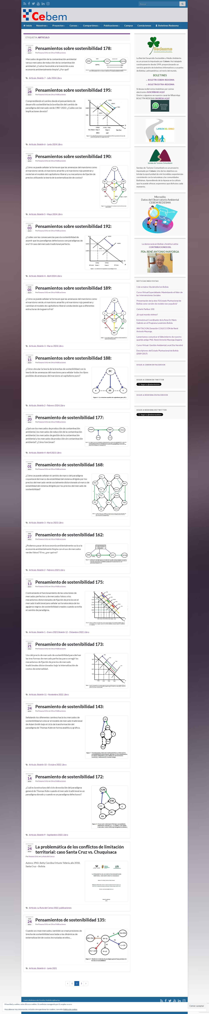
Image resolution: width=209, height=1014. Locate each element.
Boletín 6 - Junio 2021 (47, 968)
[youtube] (38, 3)
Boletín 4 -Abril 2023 (46, 452)
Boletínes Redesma (168, 25)
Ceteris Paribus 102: (145, 309)
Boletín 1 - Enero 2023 (47, 632)
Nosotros (41, 25)
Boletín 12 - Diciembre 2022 (71, 632)
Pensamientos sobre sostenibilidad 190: (73, 156)
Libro (59, 78)
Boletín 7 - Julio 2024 (46, 78)
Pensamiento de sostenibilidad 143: (69, 706)
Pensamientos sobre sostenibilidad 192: (73, 226)
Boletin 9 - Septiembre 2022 (50, 835)
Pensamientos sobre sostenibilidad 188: (73, 357)
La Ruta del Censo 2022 (47, 908)
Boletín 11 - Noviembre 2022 (50, 694)
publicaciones (65, 908)
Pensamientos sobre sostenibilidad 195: (73, 90)
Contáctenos (144, 25)
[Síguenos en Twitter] (33, 3)
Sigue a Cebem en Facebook (150, 365)
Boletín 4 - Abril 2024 (46, 276)
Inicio (29, 25)
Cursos (73, 25)
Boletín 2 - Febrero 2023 (48, 570)
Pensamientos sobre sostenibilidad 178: (73, 48)
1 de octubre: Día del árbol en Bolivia (152, 287)
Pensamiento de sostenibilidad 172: (69, 776)
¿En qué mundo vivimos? (147, 314)
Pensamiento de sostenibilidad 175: (69, 582)
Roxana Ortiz (43, 53)
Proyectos (58, 25)
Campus (128, 25)
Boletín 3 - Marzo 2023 (47, 522)
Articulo (32, 78)
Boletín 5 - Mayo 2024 (47, 214)
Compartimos (90, 25)
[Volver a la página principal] (104, 15)
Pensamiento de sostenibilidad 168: (69, 464)
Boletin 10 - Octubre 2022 (49, 764)
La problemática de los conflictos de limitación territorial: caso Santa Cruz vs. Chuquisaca (79, 849)
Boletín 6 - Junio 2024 (47, 144)
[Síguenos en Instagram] (47, 3)
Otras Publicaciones (58, 53)
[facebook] (29, 3)
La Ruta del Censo (47, 856)
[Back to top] (202, 997)
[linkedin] (43, 3)
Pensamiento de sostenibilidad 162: (69, 534)
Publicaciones (111, 25)
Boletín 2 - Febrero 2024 (48, 405)
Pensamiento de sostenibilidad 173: (69, 644)
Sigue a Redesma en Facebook (152, 395)
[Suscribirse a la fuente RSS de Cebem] (24, 3)
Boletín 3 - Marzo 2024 (47, 346)
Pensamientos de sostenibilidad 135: (70, 919)
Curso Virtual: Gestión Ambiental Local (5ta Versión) (159, 345)
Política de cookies (70, 1009)
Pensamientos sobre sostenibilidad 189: (73, 287)
